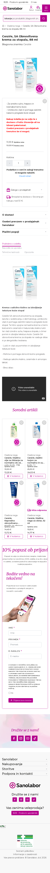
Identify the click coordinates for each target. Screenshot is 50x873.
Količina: (10, 157)
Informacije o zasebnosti (25, 854)
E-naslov (14, 651)
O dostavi (8, 215)
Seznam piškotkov (25, 851)
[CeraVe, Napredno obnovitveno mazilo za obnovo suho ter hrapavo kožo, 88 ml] (13, 495)
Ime (10, 628)
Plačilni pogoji (10, 232)
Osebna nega (14, 26)
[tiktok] (34, 737)
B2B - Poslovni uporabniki (16, 2)
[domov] (3, 26)
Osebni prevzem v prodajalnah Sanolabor (20, 223)
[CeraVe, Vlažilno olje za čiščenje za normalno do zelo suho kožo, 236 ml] (13, 434)
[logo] (12, 8)
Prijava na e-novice (22, 700)
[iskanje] (43, 18)
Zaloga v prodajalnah (21, 190)
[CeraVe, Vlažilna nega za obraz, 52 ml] (36, 495)
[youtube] (27, 737)
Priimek (13, 639)
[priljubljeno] (44, 101)
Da (12, 693)
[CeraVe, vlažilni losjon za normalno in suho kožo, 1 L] (36, 434)
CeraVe (27, 44)
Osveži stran (25, 176)
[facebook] (14, 737)
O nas (34, 2)
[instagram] (20, 737)
